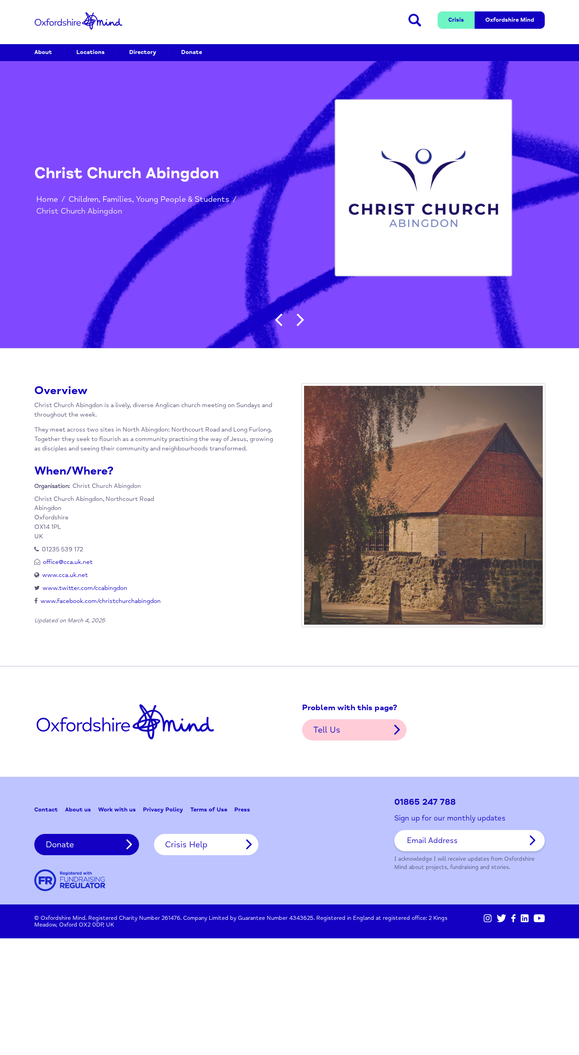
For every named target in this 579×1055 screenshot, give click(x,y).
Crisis (456, 20)
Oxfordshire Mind (78, 21)
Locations (90, 52)
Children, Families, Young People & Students (149, 199)
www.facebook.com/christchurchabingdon (101, 601)
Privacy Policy (163, 809)
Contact (46, 809)
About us (78, 809)
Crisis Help (186, 844)
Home (47, 199)
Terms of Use (208, 809)
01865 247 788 (425, 802)
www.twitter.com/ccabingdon (85, 588)
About (43, 52)
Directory (142, 52)
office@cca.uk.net (68, 562)
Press (242, 809)
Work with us (117, 809)
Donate (191, 52)
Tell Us (326, 730)
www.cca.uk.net (65, 575)
